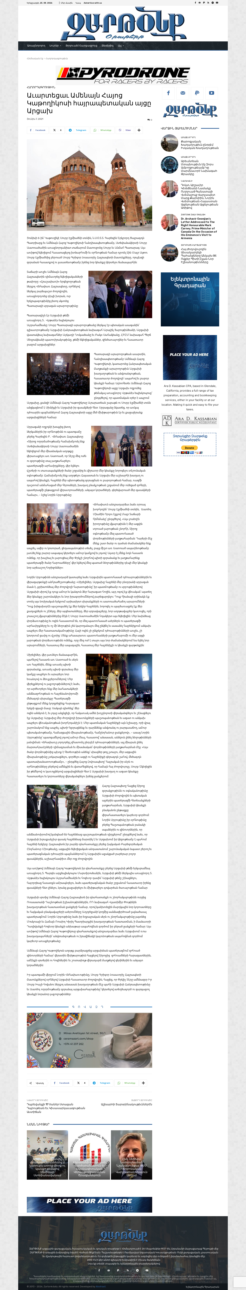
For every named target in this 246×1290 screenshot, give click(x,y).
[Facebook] (195, 3)
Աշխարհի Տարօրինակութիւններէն (126, 1104)
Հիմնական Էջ (35, 58)
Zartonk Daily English (193, 215)
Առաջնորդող (188, 137)
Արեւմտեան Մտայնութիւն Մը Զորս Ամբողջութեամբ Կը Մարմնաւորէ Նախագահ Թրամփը (199, 168)
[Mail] (200, 3)
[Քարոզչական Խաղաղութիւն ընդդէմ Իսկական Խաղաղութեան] (169, 143)
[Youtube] (217, 3)
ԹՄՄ (131, 1155)
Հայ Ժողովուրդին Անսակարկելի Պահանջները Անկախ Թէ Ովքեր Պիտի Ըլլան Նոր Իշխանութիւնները (199, 256)
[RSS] (208, 3)
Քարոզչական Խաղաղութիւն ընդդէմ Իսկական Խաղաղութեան (200, 145)
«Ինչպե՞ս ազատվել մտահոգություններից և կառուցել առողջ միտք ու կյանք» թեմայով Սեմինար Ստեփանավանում (47, 1167)
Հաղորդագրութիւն (57, 58)
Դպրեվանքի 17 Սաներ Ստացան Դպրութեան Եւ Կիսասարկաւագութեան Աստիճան (56, 1108)
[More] (139, 130)
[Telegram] (213, 3)
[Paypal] (204, 3)
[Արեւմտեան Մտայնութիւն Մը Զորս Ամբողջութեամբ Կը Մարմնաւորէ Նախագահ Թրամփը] (169, 165)
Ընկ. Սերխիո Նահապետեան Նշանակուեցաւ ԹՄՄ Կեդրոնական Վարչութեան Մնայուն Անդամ (131, 1167)
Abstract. (101, 1286)
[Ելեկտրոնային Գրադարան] (190, 299)
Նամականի (187, 181)
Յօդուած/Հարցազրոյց (194, 245)
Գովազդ (89, 1007)
